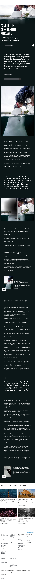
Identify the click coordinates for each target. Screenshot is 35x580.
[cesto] (1, 1)
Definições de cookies (12, 572)
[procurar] (3, 1)
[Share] (33, 45)
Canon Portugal (3, 574)
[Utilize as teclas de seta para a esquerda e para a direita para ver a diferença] (17, 209)
